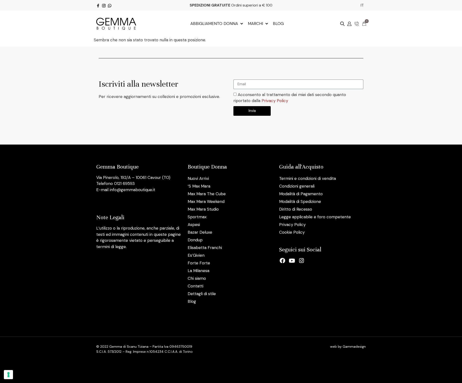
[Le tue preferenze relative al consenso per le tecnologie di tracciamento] (8, 374)
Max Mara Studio (203, 209)
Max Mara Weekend (206, 201)
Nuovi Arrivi (198, 178)
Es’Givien (196, 255)
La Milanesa (198, 270)
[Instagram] (301, 260)
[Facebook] (282, 260)
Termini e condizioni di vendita (307, 178)
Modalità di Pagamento (301, 193)
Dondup (195, 240)
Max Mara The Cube (207, 193)
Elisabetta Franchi (205, 247)
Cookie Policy (292, 232)
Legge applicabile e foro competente (315, 216)
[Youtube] (292, 260)
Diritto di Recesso (295, 209)
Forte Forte (199, 263)
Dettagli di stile (202, 293)
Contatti (195, 286)
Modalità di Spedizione (300, 201)
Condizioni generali (296, 186)
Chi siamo (197, 278)
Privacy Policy (275, 100)
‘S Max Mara (199, 186)
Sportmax (197, 216)
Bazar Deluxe (200, 232)
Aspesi (194, 224)
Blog (192, 301)
